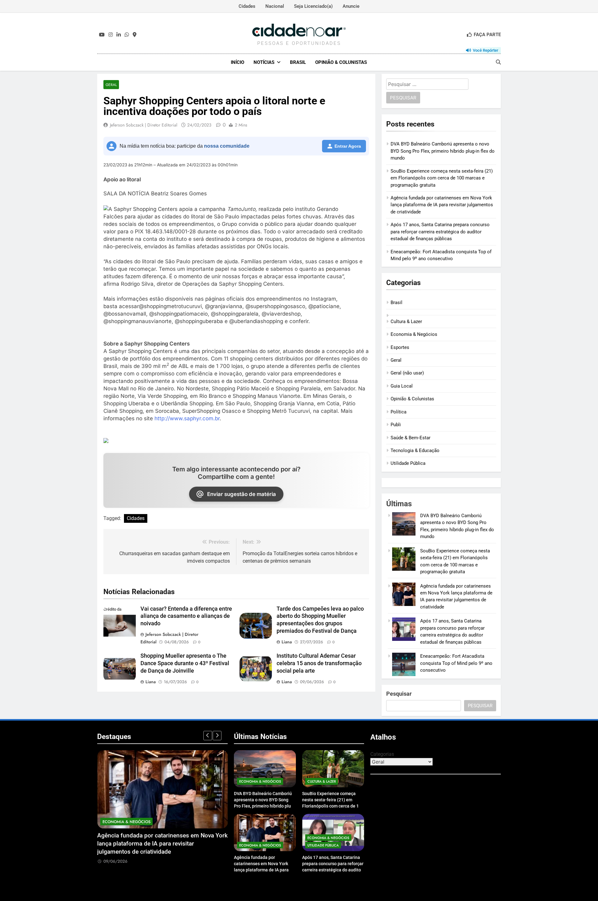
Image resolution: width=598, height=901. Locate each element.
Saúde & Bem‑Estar (410, 438)
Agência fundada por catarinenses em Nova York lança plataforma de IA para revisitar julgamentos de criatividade (442, 205)
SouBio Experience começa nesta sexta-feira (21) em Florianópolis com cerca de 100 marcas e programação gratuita (442, 178)
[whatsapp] (127, 35)
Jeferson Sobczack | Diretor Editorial (143, 125)
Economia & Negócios (414, 334)
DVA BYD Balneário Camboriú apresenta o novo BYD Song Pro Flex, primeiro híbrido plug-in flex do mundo (443, 151)
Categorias (382, 754)
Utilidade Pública (408, 463)
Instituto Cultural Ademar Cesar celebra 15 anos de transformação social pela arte (319, 663)
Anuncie (351, 6)
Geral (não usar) (407, 373)
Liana (287, 642)
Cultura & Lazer (406, 321)
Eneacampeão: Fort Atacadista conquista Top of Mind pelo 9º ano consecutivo (456, 663)
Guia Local (402, 386)
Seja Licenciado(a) (313, 6)
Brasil (298, 62)
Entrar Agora (348, 146)
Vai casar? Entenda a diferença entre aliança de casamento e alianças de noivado (186, 616)
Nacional (274, 6)
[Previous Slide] (207, 735)
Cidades (247, 6)
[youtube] (102, 35)
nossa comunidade (226, 146)
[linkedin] (119, 35)
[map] (134, 35)
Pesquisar (399, 693)
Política (398, 412)
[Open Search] (498, 62)
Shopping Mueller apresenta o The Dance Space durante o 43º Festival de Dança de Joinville (184, 663)
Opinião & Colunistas (341, 62)
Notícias (264, 62)
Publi (396, 424)
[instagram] (111, 35)
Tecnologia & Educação (415, 450)
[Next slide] (217, 735)
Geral (111, 84)
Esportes (400, 347)
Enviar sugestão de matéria (241, 494)
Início (237, 62)
